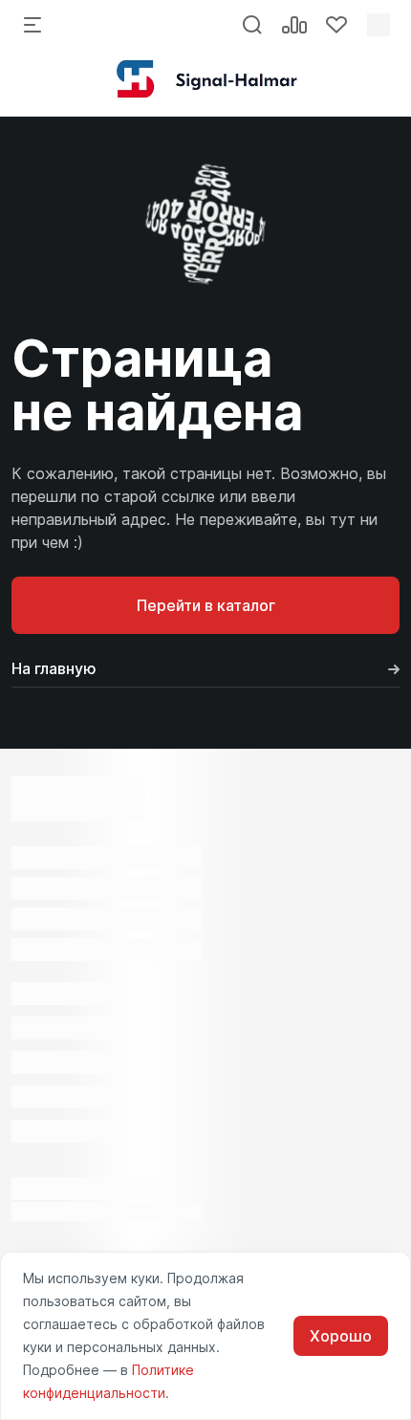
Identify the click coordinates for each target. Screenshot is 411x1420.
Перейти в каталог (206, 605)
